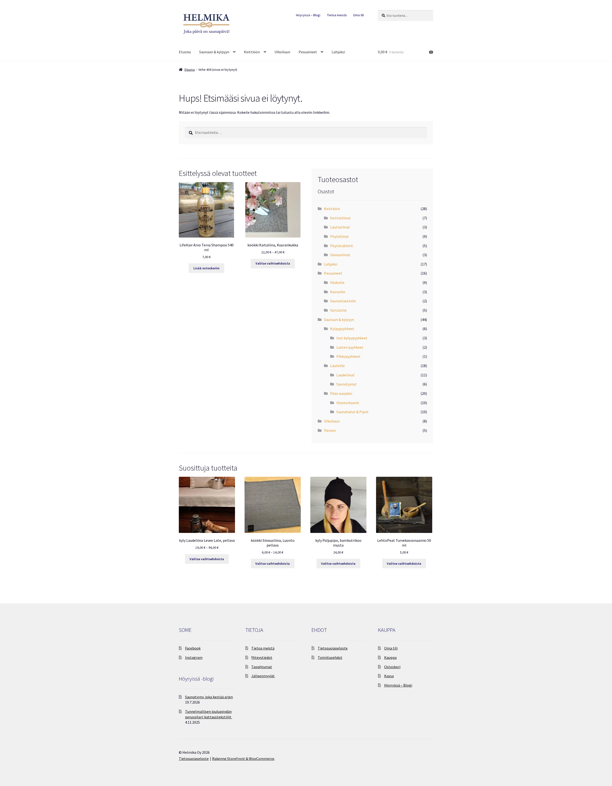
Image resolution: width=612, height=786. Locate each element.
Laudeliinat (345, 375)
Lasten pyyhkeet (349, 347)
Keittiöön (252, 51)
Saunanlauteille (343, 300)
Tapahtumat (261, 666)
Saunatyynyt (346, 384)
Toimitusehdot (330, 657)
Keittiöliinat (340, 218)
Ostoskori (392, 666)
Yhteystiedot (261, 657)
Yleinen (330, 430)
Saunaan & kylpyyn (214, 51)
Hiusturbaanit (347, 402)
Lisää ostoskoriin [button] (206, 268)
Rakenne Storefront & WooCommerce (243, 758)
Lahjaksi (338, 51)
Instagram (193, 657)
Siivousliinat (340, 254)
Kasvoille (337, 291)
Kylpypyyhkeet (342, 328)
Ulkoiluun (282, 51)
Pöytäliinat (339, 236)
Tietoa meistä (337, 15)
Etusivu (185, 51)
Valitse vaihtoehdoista (273, 263)
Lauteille (337, 365)
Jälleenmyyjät (263, 675)
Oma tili (358, 15)
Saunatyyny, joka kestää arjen (209, 696)
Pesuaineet (308, 51)
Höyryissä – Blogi (308, 15)
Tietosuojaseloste (333, 648)
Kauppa (390, 657)
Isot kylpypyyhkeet (351, 338)
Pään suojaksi (341, 393)
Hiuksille (337, 282)
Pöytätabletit (341, 245)
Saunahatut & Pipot (352, 411)
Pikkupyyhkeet (348, 356)
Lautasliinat (340, 227)
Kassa (389, 675)
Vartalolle (338, 310)
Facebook (193, 648)
